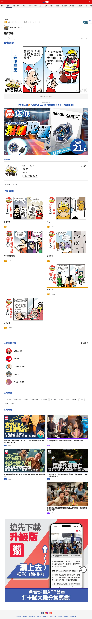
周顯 (13, 403)
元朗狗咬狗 (8, 400)
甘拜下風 (7, 222)
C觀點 (61, 400)
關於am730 (32, 616)
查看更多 (83, 343)
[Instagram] (46, 613)
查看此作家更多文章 (30, 176)
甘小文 (15, 184)
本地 (5, 445)
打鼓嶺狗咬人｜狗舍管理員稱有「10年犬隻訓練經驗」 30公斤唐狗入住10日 (67, 475)
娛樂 (48, 445)
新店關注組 (44, 400)
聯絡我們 (39, 616)
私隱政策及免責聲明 (63, 616)
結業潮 (26, 400)
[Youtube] (50, 613)
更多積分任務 (55, 607)
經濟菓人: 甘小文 (28, 166)
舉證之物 (50, 289)
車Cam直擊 (18, 400)
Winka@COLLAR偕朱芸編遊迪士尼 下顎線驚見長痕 (65, 440)
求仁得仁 (50, 256)
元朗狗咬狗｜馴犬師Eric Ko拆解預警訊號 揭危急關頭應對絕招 (24, 475)
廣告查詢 (18, 616)
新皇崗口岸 (35, 400)
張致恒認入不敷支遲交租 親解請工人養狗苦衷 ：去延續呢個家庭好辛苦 (67, 509)
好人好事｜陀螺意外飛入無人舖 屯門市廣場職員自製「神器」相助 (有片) (24, 442)
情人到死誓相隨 (9, 256)
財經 (5, 22)
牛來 (48, 222)
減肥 (6, 403)
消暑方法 (75, 400)
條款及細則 (73, 616)
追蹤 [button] (82, 166)
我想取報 (25, 616)
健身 (82, 400)
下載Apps (45, 616)
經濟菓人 (7, 184)
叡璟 (68, 400)
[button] (2, 2)
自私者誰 (7, 323)
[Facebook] (42, 613)
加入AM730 (53, 616)
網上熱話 (53, 400)
